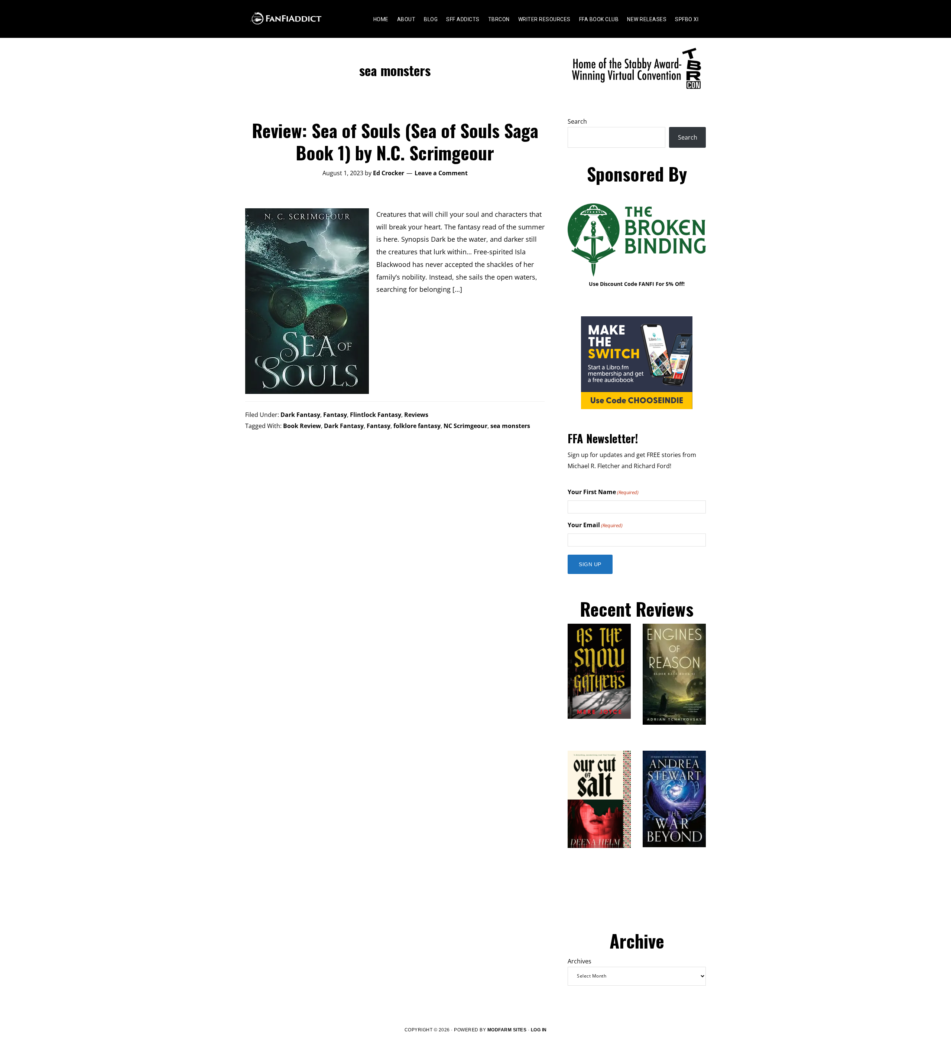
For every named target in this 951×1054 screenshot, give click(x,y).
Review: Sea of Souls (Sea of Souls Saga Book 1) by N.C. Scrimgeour (395, 141)
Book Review (302, 426)
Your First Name (603, 492)
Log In (539, 1029)
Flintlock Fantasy (375, 415)
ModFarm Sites (507, 1029)
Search (577, 121)
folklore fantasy (417, 426)
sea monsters (510, 426)
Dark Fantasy (300, 415)
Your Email (595, 525)
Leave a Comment (441, 173)
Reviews (416, 415)
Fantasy (335, 415)
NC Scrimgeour (465, 426)
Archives (579, 961)
